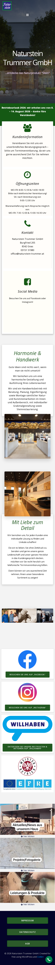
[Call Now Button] (48, 959)
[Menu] (27, 15)
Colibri (40, 956)
